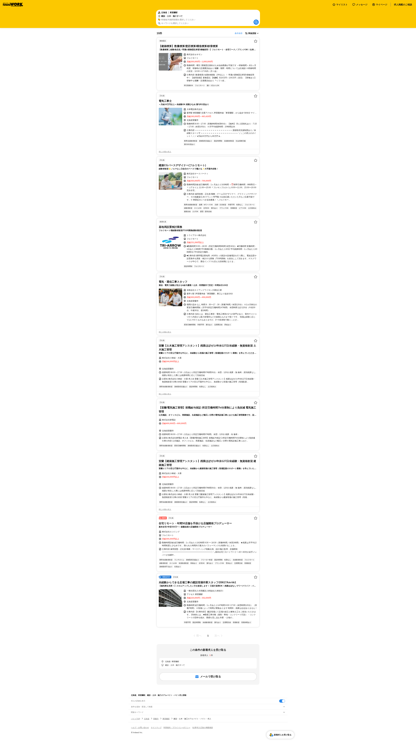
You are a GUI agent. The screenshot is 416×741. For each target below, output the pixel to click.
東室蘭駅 (166, 719)
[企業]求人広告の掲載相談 (202, 727)
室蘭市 (156, 719)
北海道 (146, 719)
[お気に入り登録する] (255, 41)
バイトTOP (135, 719)
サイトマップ (156, 727)
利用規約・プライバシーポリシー (176, 727)
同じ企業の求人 (165, 152)
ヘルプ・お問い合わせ (140, 727)
